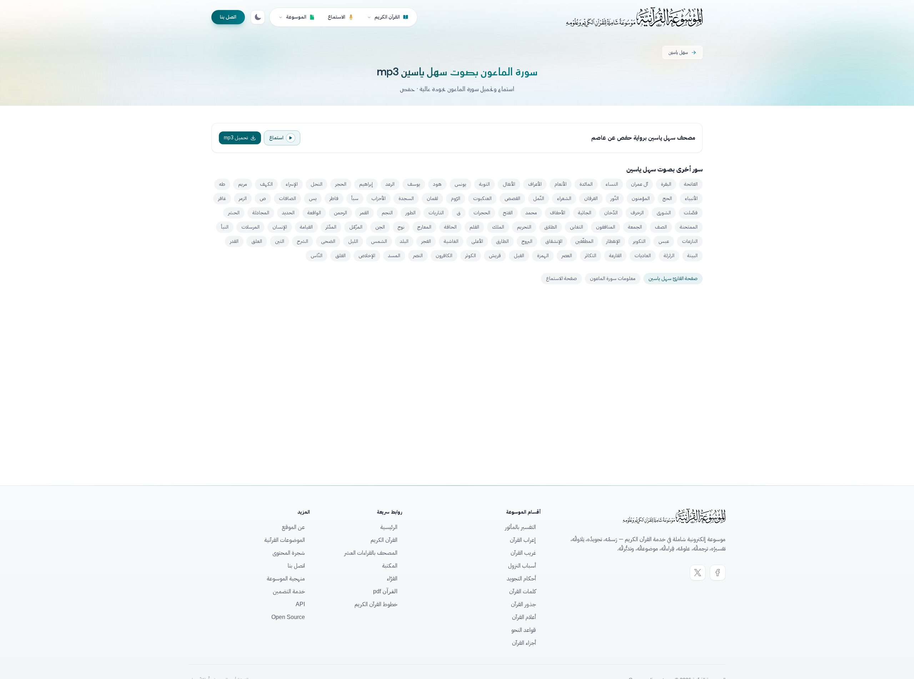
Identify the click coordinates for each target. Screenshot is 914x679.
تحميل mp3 (236, 137)
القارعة (615, 255)
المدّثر (331, 227)
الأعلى (477, 241)
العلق (256, 241)
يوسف (413, 184)
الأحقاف (557, 212)
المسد (394, 255)
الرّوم (455, 198)
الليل (353, 241)
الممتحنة (689, 227)
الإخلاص (366, 255)
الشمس (379, 241)
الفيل (519, 255)
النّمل (538, 198)
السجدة (406, 198)
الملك (498, 227)
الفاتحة (691, 184)
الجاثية (584, 212)
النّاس (316, 255)
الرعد (390, 184)
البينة (692, 255)
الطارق (502, 241)
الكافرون (444, 255)
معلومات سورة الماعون (613, 278)
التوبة (484, 184)
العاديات (642, 255)
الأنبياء (691, 198)
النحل (316, 184)
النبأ (224, 227)
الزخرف (637, 212)
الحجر (340, 184)
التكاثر (590, 255)
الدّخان (611, 212)
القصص (512, 198)
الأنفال (509, 184)
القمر (364, 212)
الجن (380, 227)
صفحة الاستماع (561, 278)
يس (313, 198)
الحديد (288, 212)
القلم (474, 227)
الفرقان (591, 198)
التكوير (639, 241)
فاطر (334, 198)
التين (279, 241)
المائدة (586, 184)
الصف (661, 227)
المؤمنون (641, 198)
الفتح (508, 212)
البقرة (666, 184)
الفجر (426, 241)
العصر (567, 255)
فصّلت (691, 212)
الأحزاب (378, 198)
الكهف (266, 184)
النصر (418, 255)
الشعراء (564, 198)
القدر (234, 241)
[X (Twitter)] (697, 572)
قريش (495, 255)
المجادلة (260, 212)
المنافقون (605, 227)
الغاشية (451, 241)
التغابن (576, 227)
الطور (411, 212)
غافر (222, 198)
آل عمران (639, 184)
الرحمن (340, 212)
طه (222, 184)
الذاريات (436, 212)
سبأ (354, 198)
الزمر (243, 198)
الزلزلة (669, 255)
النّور (615, 198)
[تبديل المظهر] (258, 17)
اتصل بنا (228, 17)
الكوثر (470, 255)
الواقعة (314, 212)
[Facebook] (717, 572)
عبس (663, 241)
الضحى (328, 241)
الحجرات (481, 212)
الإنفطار (613, 241)
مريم (242, 184)
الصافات (287, 198)
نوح (401, 227)
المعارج (424, 227)
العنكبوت (482, 198)
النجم (387, 212)
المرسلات (250, 227)
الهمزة (543, 255)
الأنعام (560, 184)
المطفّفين (584, 241)
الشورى (664, 212)
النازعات (690, 241)
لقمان (432, 198)
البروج (527, 241)
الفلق (340, 255)
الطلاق (550, 227)
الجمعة (635, 227)
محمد (531, 212)
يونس (460, 184)
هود (437, 184)
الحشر (234, 212)
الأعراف (535, 184)
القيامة (306, 227)
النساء (612, 184)
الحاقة (450, 227)
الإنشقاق (553, 241)
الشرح (302, 241)
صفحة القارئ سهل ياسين (673, 278)
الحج (667, 198)
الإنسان (279, 227)
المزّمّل (355, 227)
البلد (404, 241)
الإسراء (292, 184)
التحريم (524, 227)
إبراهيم (366, 184)
